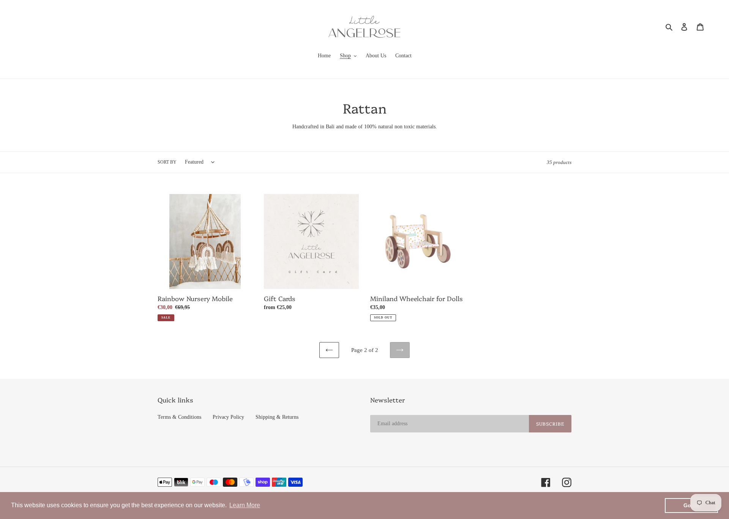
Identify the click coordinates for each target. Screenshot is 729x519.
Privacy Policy (228, 417)
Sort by (167, 162)
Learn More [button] (244, 505)
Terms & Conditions (179, 417)
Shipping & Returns (277, 417)
